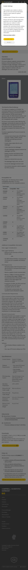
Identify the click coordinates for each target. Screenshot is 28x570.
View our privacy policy (9, 35)
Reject (9, 42)
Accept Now (8, 39)
